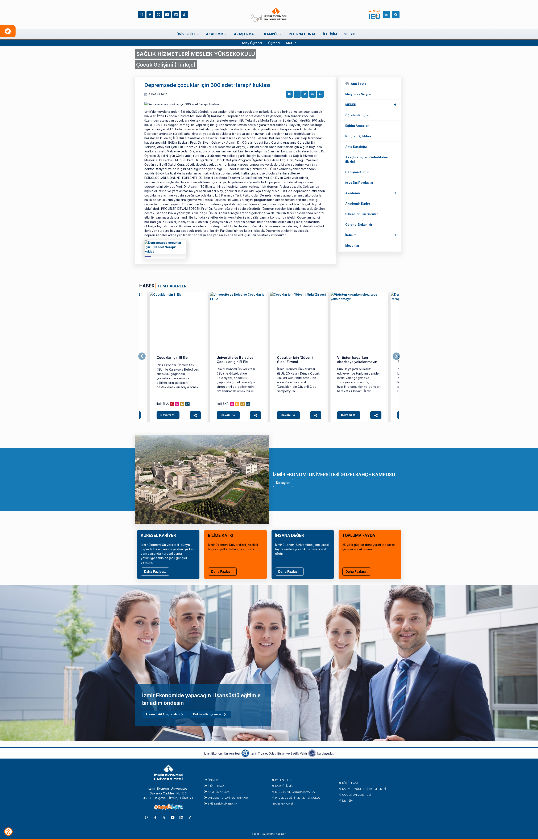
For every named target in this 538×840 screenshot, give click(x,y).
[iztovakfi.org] (312, 753)
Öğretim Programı (358, 115)
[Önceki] (142, 356)
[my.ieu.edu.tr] (375, 14)
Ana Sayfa (358, 83)
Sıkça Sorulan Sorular (361, 214)
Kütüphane (350, 783)
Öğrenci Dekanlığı (358, 224)
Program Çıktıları (358, 136)
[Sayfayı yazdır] (320, 94)
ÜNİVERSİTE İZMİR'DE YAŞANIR (228, 797)
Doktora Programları (207, 714)
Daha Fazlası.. (155, 572)
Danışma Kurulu (357, 172)
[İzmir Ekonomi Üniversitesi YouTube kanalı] (167, 14)
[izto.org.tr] (245, 753)
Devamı (166, 415)
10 (176, 403)
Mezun (291, 43)
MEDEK (371, 104)
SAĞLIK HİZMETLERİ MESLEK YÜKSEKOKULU (195, 54)
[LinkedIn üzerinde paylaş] (312, 94)
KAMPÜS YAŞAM (218, 791)
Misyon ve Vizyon (358, 94)
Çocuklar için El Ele (172, 357)
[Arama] (396, 14)
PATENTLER (283, 780)
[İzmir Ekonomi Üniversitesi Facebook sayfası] (150, 14)
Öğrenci (274, 43)
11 (237, 403)
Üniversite (216, 780)
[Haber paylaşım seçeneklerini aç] (195, 415)
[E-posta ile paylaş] (289, 94)
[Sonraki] (396, 356)
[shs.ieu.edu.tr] (165, 248)
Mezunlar (352, 245)
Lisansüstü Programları (163, 714)
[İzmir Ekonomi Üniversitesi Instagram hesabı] (141, 14)
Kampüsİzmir (284, 786)
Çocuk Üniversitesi (356, 794)
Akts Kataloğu (356, 146)
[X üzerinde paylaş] (305, 94)
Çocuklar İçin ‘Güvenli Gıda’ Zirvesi (295, 359)
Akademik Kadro (357, 203)
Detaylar (283, 483)
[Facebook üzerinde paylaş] (297, 94)
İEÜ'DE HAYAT (217, 786)
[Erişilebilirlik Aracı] (8, 831)
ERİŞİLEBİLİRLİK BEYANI (223, 803)
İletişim (371, 234)
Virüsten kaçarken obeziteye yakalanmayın (357, 359)
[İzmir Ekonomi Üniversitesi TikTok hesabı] (184, 14)
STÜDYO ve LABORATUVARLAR (295, 791)
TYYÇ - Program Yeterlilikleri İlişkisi (366, 159)
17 (187, 403)
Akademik (371, 192)
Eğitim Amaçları (357, 125)
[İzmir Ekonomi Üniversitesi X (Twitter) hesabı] (158, 14)
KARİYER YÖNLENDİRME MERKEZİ (364, 788)
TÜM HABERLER (172, 286)
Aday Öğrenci (252, 43)
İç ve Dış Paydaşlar (359, 182)
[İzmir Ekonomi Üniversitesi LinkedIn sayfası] (175, 14)
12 (182, 403)
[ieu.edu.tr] (269, 14)
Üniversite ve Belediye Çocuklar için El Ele (235, 359)
